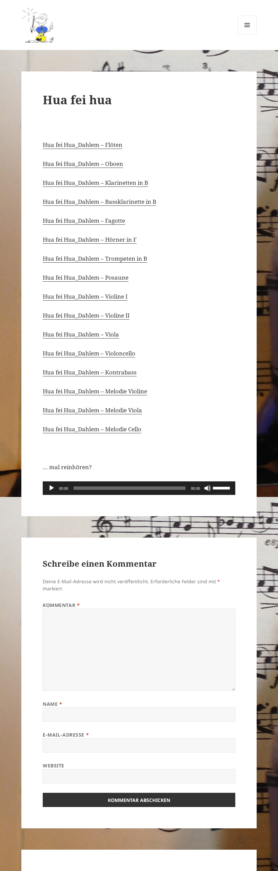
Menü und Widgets (247, 34)
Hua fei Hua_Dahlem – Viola (81, 334)
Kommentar (61, 605)
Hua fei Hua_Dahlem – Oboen (83, 164)
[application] (139, 488)
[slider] (222, 487)
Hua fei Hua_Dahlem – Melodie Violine (95, 391)
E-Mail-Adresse (66, 735)
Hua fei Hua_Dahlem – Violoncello (89, 353)
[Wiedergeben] (51, 488)
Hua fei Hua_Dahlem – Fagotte (84, 220)
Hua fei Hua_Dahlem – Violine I (85, 296)
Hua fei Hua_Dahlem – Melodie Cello (92, 429)
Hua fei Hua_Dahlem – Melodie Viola (92, 410)
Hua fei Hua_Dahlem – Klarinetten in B (95, 183)
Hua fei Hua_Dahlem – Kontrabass (90, 372)
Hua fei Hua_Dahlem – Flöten (82, 145)
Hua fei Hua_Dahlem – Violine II (86, 315)
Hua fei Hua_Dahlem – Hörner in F (90, 239)
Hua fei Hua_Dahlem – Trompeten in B (95, 258)
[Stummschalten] (207, 488)
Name (52, 704)
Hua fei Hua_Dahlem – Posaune (85, 277)
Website (53, 765)
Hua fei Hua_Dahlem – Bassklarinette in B (99, 201)
